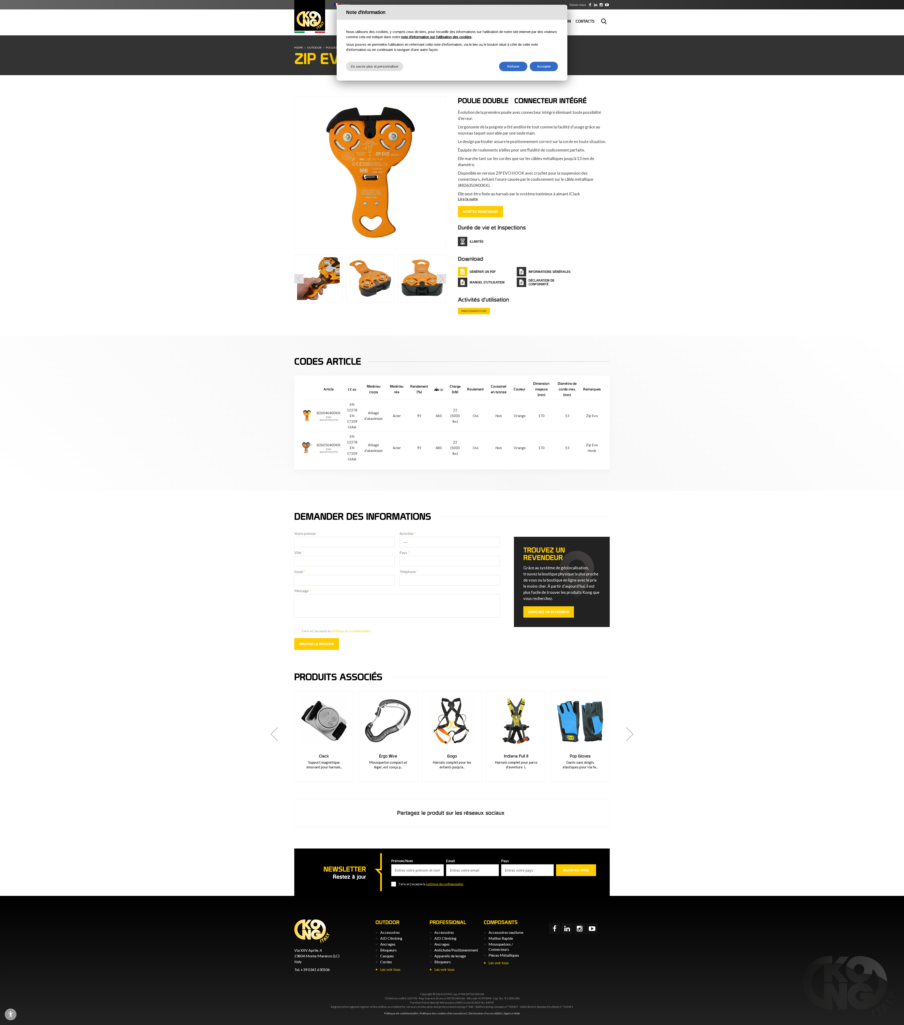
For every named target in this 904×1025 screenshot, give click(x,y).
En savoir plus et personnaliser (375, 66)
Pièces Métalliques (503, 955)
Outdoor (314, 47)
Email (299, 572)
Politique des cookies (433, 1013)
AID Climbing (391, 938)
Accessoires (390, 932)
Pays (405, 552)
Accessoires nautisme (505, 932)
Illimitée (477, 241)
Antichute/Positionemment (456, 950)
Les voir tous (390, 969)
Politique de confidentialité (401, 1013)
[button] (299, 278)
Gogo (452, 756)
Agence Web (512, 1013)
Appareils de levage (450, 956)
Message (302, 591)
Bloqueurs (388, 950)
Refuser (513, 66)
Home (298, 47)
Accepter (544, 66)
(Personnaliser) (457, 1013)
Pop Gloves (580, 756)
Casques (387, 956)
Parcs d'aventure (474, 311)
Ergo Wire (388, 756)
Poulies (331, 47)
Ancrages (388, 944)
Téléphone (409, 572)
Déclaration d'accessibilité (485, 1013)
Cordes (386, 961)
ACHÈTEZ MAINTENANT (480, 211)
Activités (408, 533)
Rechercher (604, 21)
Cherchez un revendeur (548, 612)
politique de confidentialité (351, 631)
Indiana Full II (516, 756)
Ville (299, 552)
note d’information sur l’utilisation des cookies (436, 37)
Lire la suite (468, 199)
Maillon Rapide (500, 938)
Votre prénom (306, 533)
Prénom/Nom (402, 861)
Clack (324, 756)
